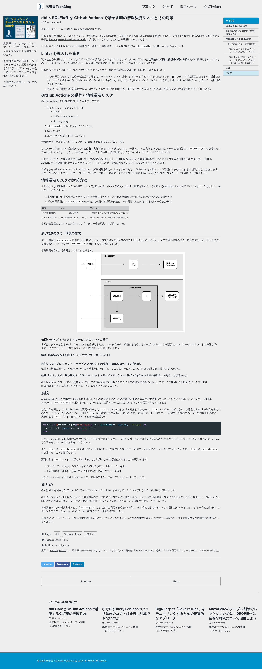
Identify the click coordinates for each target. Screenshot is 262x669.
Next (176, 581)
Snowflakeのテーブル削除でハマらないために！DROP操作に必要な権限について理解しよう (233, 613)
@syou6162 (48, 398)
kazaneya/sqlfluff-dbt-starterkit (67, 39)
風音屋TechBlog (58, 7)
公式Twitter (212, 7)
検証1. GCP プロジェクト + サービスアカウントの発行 (242, 50)
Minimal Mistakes (96, 660)
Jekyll (81, 660)
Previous (86, 581)
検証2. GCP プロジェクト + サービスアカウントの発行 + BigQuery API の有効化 (242, 60)
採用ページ (188, 7)
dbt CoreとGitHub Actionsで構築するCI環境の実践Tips (73, 611)
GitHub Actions (143, 35)
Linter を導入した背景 (236, 26)
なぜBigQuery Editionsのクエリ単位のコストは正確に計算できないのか (126, 613)
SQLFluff (105, 35)
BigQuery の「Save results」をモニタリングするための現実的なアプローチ (180, 613)
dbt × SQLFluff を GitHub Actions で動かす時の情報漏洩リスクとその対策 (107, 17)
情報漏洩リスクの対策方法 (238, 39)
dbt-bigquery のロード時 (55, 382)
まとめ (229, 73)
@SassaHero (48, 385)
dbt (49, 35)
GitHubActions (72, 534)
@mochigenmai (84, 28)
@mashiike (167, 186)
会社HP (167, 7)
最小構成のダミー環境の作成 (241, 44)
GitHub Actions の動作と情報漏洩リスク (240, 32)
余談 (228, 68)
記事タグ (148, 7)
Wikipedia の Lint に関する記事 (118, 76)
